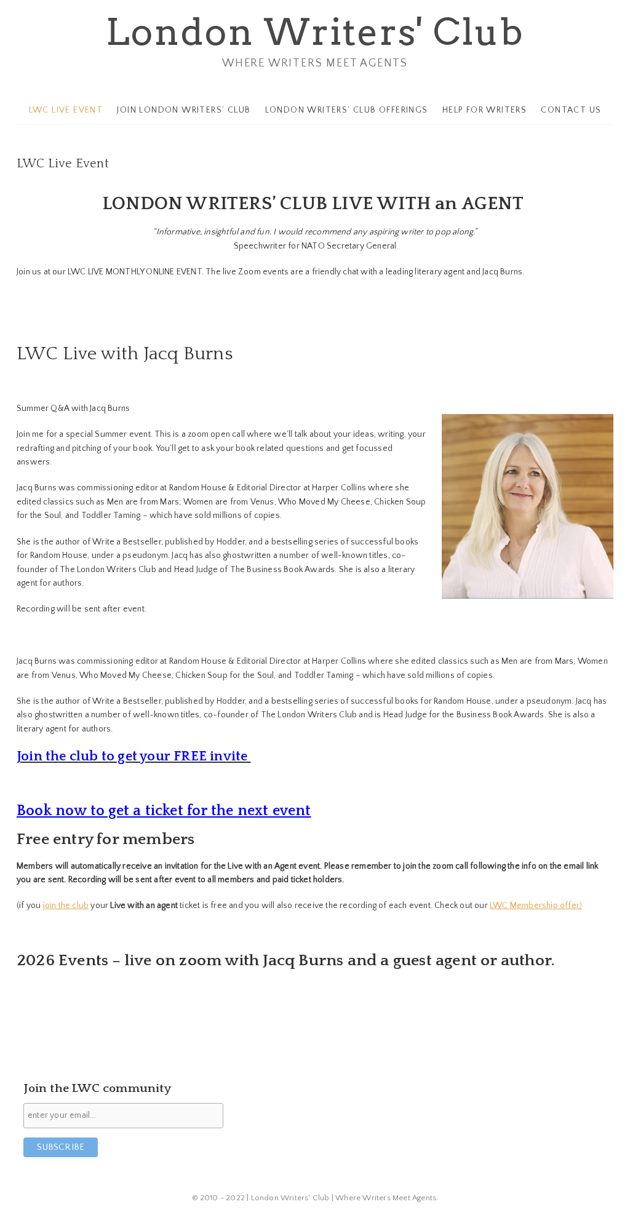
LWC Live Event (66, 110)
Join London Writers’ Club (183, 110)
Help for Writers (484, 110)
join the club (66, 905)
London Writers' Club (315, 31)
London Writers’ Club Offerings (346, 110)
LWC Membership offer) (536, 905)
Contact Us (571, 110)
